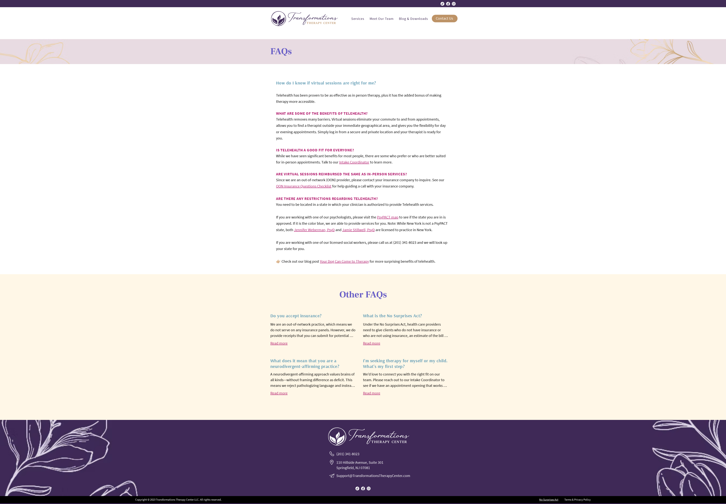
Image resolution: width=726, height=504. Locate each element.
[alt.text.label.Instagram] (454, 4)
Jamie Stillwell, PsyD (358, 229)
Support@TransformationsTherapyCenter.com (373, 475)
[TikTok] (442, 4)
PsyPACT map (387, 217)
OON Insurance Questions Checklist (303, 186)
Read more (279, 343)
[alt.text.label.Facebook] (448, 4)
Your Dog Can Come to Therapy (344, 261)
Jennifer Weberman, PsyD (314, 229)
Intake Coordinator (354, 162)
